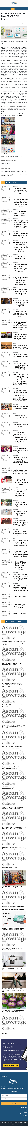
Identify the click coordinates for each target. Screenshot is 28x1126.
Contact (25, 1115)
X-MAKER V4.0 (4, 106)
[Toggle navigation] (13, 9)
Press (25, 1112)
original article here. (7, 175)
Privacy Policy (19, 1124)
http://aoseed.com (5, 168)
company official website (16, 115)
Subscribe (14, 1103)
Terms (12, 1124)
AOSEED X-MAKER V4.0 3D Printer (10, 60)
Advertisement (23, 1113)
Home (25, 1110)
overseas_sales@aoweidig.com (8, 160)
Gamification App (10, 81)
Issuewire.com (22, 47)
